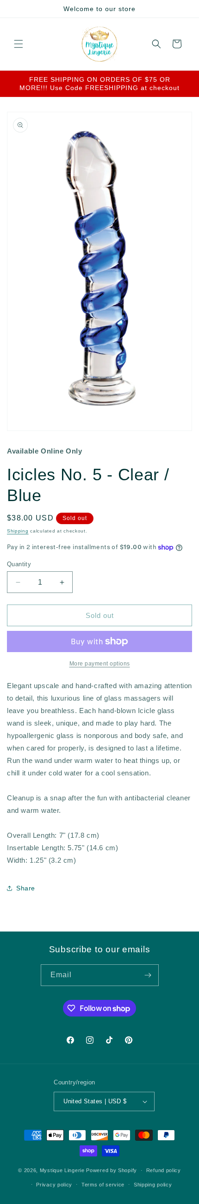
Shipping (18, 530)
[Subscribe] (148, 975)
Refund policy (163, 1170)
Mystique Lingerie (62, 1170)
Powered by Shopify (111, 1170)
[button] (18, 44)
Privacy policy (54, 1184)
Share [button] (25, 888)
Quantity (19, 564)
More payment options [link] (99, 663)
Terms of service (102, 1184)
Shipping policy (153, 1184)
